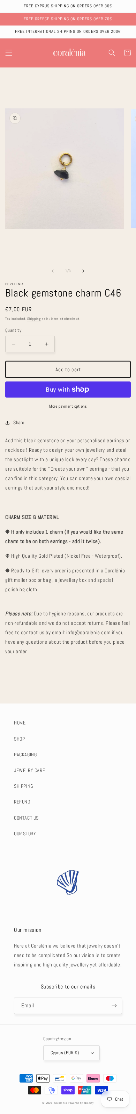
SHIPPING (23, 786)
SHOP (19, 739)
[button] (8, 52)
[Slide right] (83, 271)
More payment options (68, 406)
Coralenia (60, 1103)
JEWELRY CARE (29, 770)
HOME (19, 723)
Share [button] (18, 422)
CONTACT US (26, 818)
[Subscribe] (114, 1006)
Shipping (34, 318)
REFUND (22, 802)
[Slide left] (52, 271)
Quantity (13, 330)
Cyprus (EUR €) (65, 1053)
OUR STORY (25, 833)
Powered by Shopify (81, 1103)
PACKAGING (25, 754)
